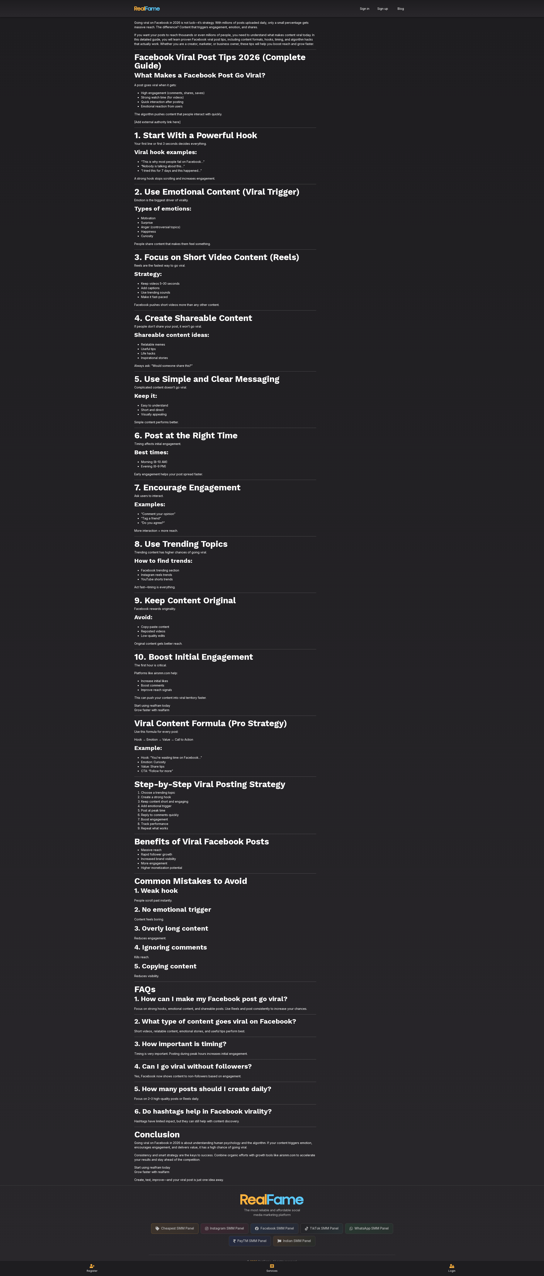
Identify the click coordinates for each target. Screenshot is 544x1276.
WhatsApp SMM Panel (371, 1228)
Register (92, 1270)
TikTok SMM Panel (324, 1228)
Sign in (364, 8)
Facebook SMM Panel (277, 1228)
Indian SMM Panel (297, 1241)
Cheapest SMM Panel (177, 1228)
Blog (401, 8)
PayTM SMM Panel (251, 1241)
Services (272, 1270)
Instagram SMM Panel (227, 1228)
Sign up (382, 8)
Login (451, 1270)
